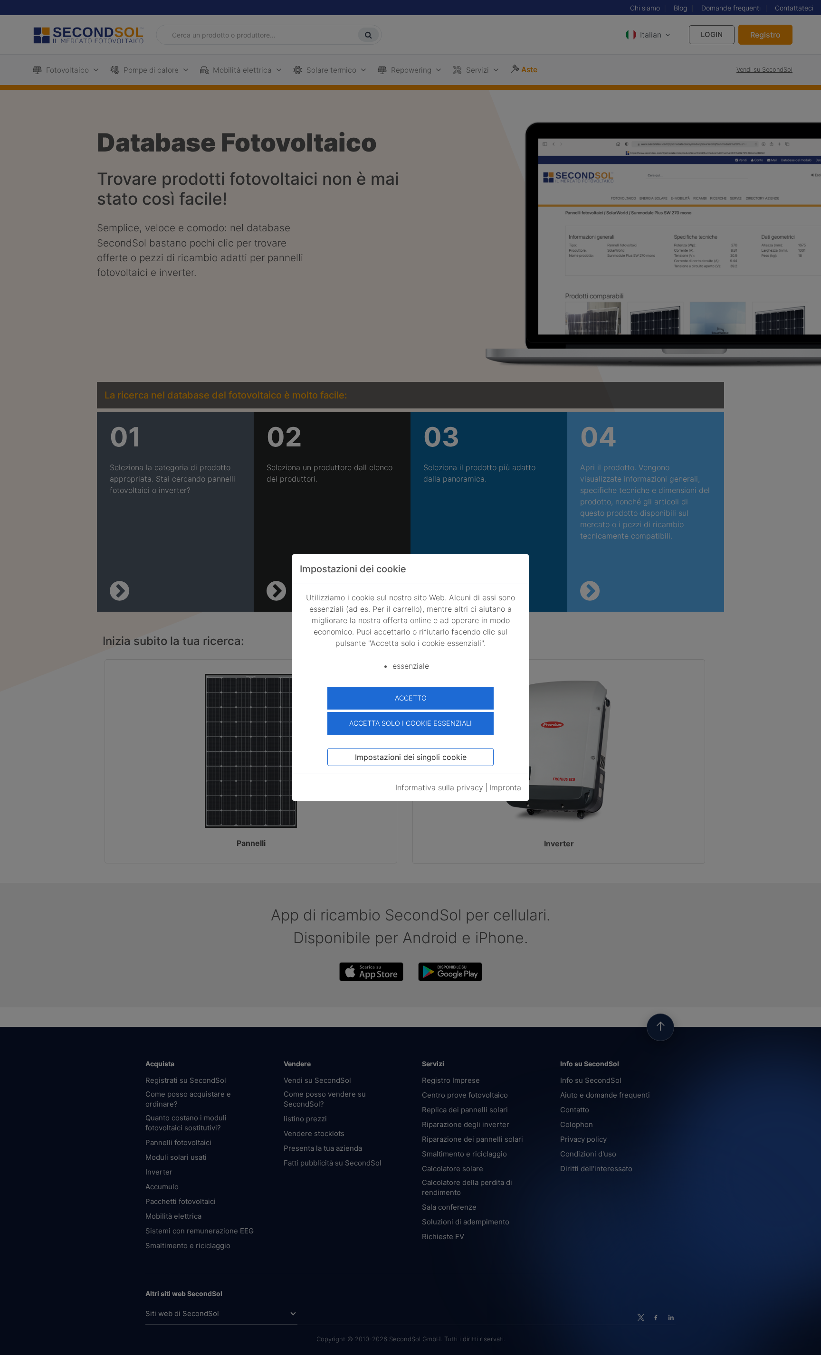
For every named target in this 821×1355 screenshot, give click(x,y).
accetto (411, 698)
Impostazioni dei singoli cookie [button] (411, 757)
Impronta (505, 787)
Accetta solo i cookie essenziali (410, 723)
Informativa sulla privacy (439, 787)
